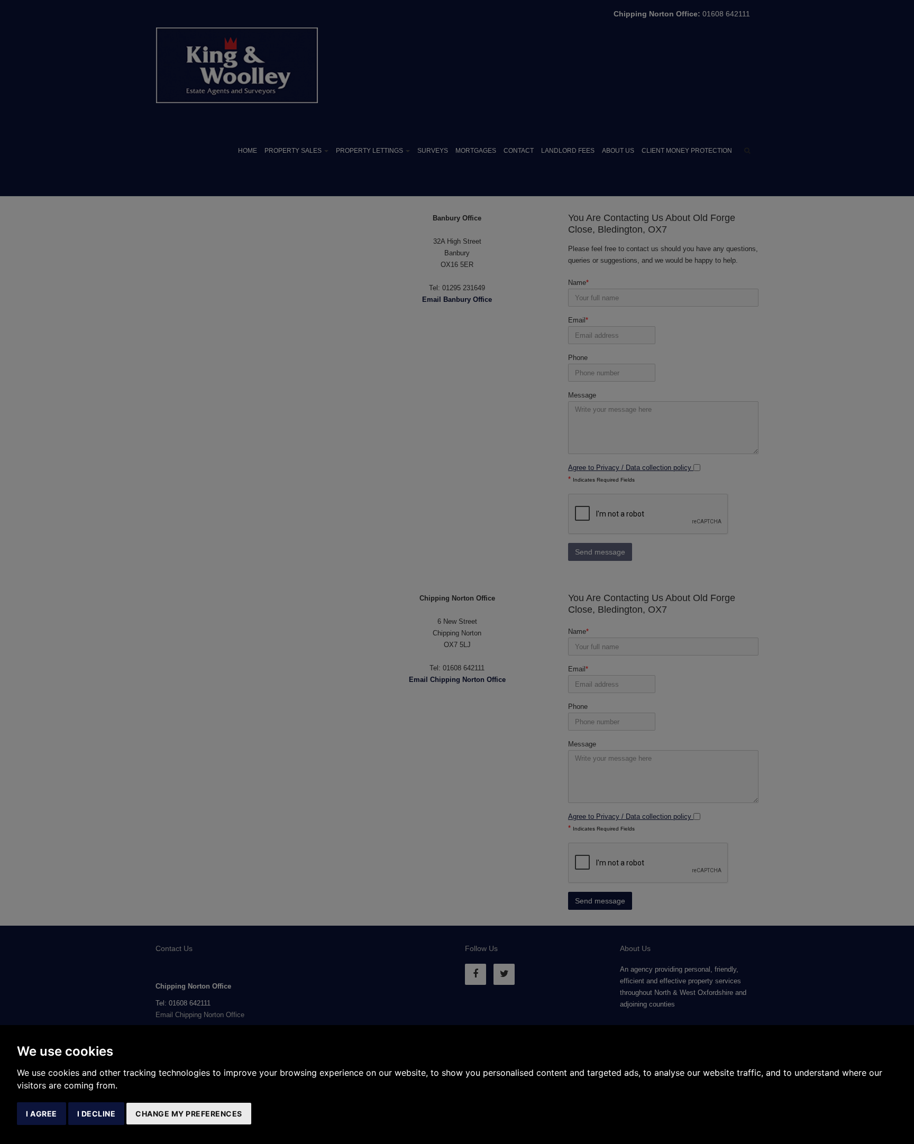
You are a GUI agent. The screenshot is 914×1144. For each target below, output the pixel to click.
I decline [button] (96, 1113)
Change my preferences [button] (188, 1113)
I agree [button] (41, 1113)
